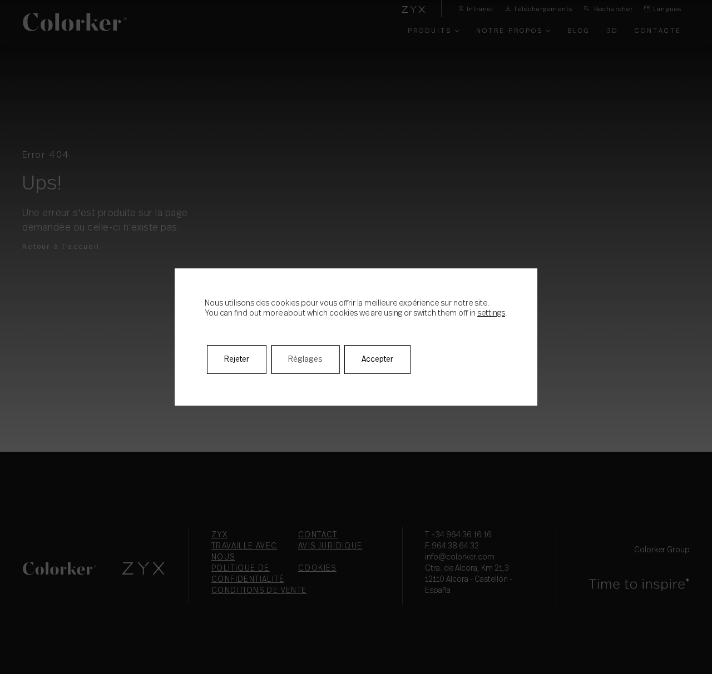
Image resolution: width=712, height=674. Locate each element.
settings (491, 313)
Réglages (305, 359)
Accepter (377, 359)
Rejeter (236, 359)
